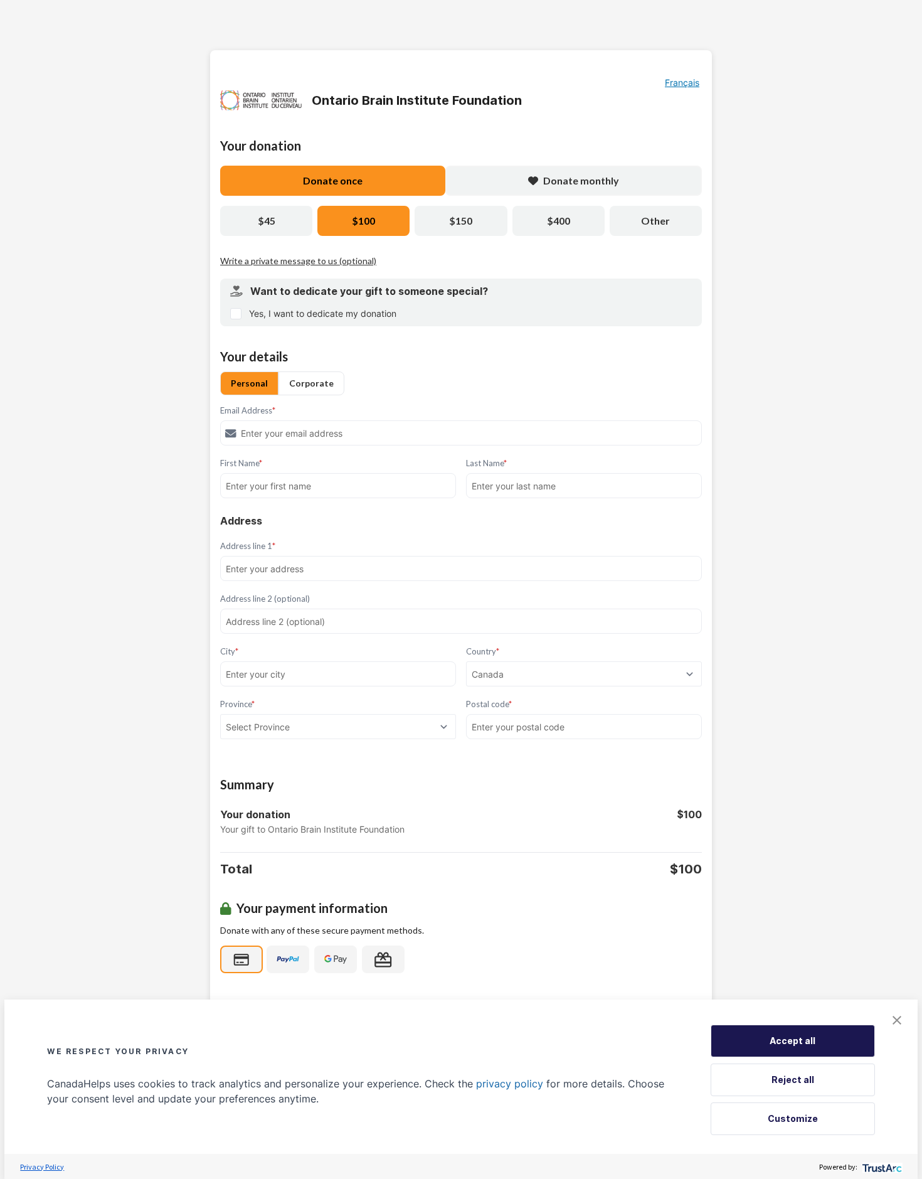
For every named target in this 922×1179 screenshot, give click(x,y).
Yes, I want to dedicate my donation (322, 313)
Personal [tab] (249, 383)
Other (655, 221)
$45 (266, 221)
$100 (363, 221)
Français (682, 82)
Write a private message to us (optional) (298, 260)
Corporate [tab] (311, 383)
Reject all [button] (792, 1079)
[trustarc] (880, 1166)
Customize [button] (793, 1118)
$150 (460, 221)
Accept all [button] (792, 1040)
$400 (558, 221)
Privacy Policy (42, 1166)
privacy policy (509, 1083)
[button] (896, 1020)
